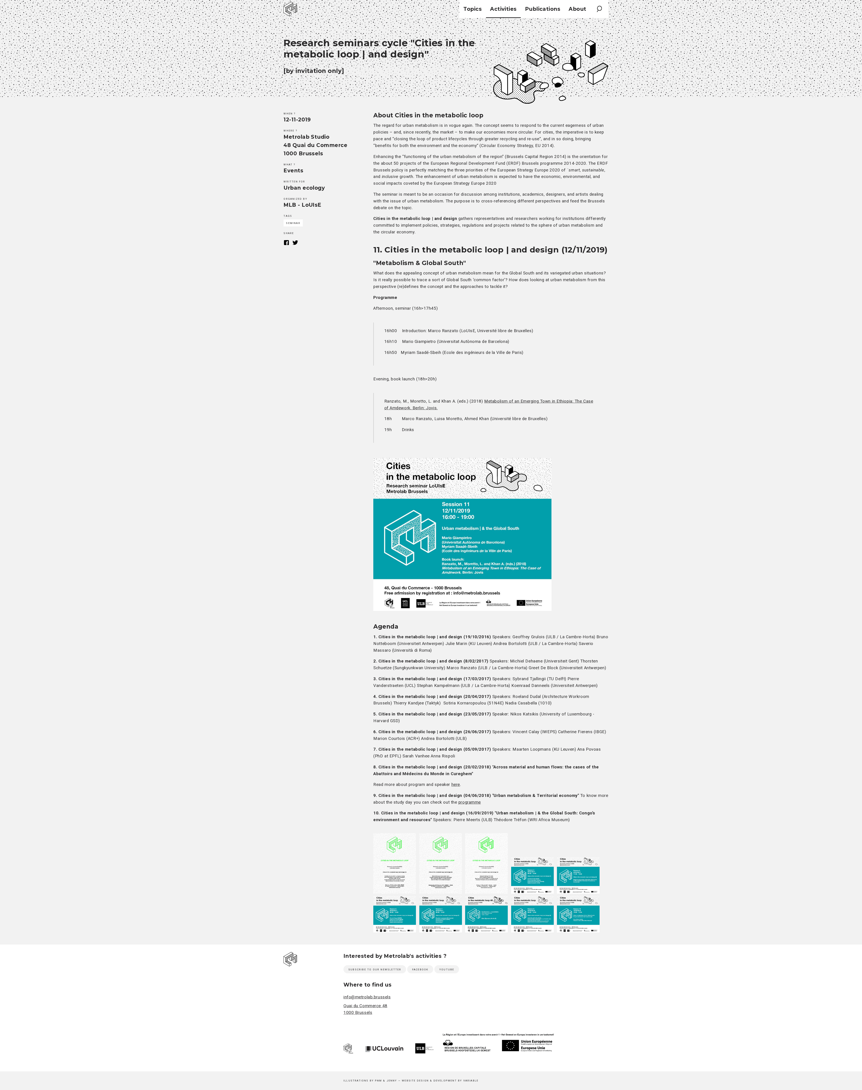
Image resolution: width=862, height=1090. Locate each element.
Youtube (446, 969)
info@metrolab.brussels (367, 997)
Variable (471, 1080)
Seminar (293, 223)
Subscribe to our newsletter (374, 969)
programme (469, 802)
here (455, 784)
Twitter (295, 242)
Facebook (286, 242)
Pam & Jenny (386, 1080)
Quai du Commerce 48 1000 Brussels (365, 1009)
